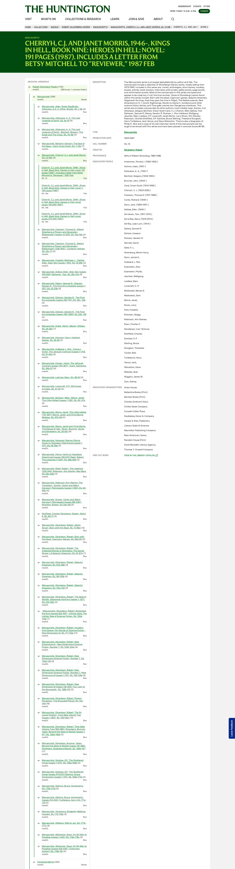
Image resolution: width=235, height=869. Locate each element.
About (158, 19)
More (203, 27)
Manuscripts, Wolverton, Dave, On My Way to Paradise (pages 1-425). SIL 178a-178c (64, 835)
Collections (41, 27)
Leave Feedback (232, 728)
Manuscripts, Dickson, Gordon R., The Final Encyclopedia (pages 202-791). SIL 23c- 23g (63, 298)
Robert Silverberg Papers (45, 86)
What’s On (48, 19)
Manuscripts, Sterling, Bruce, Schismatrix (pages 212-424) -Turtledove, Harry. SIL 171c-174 (64, 800)
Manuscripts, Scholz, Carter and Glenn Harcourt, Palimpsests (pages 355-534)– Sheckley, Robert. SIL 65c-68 (62, 502)
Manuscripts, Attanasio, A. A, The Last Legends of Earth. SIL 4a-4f (61, 119)
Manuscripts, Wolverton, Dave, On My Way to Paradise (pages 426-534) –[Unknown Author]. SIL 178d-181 (64, 849)
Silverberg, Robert (133, 150)
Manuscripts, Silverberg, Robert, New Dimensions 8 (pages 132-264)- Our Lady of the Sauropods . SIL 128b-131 (63, 687)
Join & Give (136, 19)
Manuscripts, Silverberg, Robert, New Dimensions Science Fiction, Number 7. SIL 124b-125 (63, 658)
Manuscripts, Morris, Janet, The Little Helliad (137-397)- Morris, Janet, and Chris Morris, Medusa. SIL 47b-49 (64, 415)
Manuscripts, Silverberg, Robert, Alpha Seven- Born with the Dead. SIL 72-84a (61, 526)
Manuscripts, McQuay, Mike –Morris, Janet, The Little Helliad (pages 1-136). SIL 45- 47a (63, 399)
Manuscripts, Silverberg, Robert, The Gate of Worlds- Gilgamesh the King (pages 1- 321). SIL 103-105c (64, 599)
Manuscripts (43, 96)
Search (55, 27)
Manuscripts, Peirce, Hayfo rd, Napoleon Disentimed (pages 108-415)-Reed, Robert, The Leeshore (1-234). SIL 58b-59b (63, 457)
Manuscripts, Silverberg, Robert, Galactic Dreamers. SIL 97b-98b (62, 563)
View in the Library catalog (139, 455)
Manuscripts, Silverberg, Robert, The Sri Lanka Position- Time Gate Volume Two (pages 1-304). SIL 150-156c (62, 715)
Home (28, 27)
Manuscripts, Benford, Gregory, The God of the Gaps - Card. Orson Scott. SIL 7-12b (63, 144)
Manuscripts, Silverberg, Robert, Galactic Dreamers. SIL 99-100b (62, 575)
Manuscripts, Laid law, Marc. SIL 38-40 (61, 377)
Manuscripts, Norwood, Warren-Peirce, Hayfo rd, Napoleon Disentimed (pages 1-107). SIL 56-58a (62, 443)
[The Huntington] (67, 8)
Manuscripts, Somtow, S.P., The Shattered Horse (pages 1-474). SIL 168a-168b (62, 761)
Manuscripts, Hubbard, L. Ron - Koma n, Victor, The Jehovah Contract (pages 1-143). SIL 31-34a (64, 352)
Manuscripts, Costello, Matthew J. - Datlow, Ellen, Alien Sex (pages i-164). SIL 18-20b (63, 261)
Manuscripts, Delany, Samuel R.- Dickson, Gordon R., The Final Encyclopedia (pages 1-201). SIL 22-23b (64, 286)
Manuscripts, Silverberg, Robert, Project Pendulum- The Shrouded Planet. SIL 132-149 (62, 701)
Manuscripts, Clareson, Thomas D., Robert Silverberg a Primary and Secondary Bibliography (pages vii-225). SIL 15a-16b (63, 232)
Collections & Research (83, 19)
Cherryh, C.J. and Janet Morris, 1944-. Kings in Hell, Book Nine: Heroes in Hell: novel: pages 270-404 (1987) (63, 216)
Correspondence (45, 862)
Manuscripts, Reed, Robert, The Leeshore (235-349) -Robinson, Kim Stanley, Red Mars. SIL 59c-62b (64, 471)
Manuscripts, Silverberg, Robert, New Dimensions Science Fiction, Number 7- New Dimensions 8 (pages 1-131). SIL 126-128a (64, 672)
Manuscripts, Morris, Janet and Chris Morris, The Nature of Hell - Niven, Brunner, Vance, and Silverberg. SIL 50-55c (64, 429)
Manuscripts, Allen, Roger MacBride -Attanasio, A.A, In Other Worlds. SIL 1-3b (62, 107)
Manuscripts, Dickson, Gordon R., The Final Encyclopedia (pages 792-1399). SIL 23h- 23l (64, 313)
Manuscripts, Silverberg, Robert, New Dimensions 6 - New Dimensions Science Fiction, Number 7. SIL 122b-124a (62, 644)
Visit (28, 19)
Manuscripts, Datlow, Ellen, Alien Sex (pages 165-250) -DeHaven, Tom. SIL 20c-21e (64, 273)
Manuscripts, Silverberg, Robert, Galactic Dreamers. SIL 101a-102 (62, 586)
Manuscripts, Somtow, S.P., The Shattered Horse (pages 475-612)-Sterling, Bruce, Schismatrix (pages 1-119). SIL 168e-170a (62, 774)
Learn (114, 19)
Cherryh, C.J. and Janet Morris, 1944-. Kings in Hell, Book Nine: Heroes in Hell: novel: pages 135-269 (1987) (63, 202)
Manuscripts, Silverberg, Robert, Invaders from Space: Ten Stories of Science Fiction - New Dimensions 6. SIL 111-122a (63, 630)
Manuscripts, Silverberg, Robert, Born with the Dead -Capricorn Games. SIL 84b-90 (63, 537)
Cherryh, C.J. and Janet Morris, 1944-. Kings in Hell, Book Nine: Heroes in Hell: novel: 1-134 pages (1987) (63, 188)
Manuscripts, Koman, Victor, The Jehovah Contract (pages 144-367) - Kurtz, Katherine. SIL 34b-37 (64, 366)
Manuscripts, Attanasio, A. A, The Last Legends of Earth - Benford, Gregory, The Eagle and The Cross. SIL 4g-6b (62, 132)
